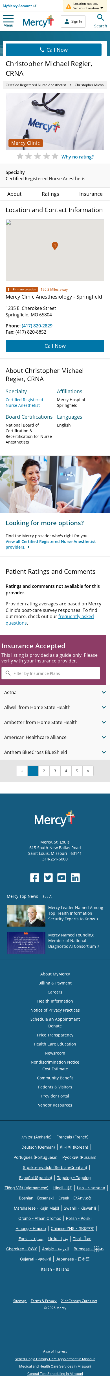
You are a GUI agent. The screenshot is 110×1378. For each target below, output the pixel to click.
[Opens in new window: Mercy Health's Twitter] (48, 877)
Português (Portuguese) (36, 1157)
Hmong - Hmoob (31, 1228)
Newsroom (55, 1053)
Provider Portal (55, 1096)
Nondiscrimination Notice (55, 1062)
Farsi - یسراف (31, 1238)
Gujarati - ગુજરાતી (35, 1259)
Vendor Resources (55, 1105)
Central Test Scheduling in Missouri (55, 1374)
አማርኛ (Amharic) (36, 1136)
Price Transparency (55, 1035)
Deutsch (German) (38, 1147)
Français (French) (72, 1136)
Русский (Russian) (79, 1157)
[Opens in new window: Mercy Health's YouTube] (61, 877)
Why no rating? (77, 157)
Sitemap (20, 1300)
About (14, 193)
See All (48, 896)
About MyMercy (55, 974)
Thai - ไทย (82, 1238)
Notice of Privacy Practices (55, 1010)
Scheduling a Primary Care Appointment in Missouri (55, 1359)
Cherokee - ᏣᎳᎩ (21, 1248)
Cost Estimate (55, 1068)
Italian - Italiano (55, 1269)
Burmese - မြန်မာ (89, 1248)
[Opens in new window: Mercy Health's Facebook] (34, 877)
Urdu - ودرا (58, 1238)
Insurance (91, 193)
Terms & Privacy (44, 1300)
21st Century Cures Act (79, 1300)
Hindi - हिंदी (62, 1187)
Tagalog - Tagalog (74, 1177)
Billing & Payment (55, 983)
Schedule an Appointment (55, 1019)
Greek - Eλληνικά (74, 1198)
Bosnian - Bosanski (36, 1198)
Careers (55, 992)
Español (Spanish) (35, 1177)
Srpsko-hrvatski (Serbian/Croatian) (55, 1167)
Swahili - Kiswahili (80, 1208)
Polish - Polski (78, 1218)
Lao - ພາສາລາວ (91, 1187)
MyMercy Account (17, 5)
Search (100, 26)
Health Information (55, 1001)
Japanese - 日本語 (73, 1259)
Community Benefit (55, 1078)
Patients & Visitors (55, 1087)
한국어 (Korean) (74, 1147)
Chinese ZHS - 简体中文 (72, 1228)
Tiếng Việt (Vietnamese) (27, 1187)
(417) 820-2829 (37, 326)
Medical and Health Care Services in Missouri (55, 1366)
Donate (55, 1026)
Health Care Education (55, 1044)
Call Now (57, 49)
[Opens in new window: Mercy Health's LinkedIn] (75, 877)
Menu (8, 25)
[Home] (38, 21)
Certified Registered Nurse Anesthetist (36, 84)
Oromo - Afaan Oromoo (39, 1218)
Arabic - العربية (55, 1248)
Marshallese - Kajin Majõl (36, 1208)
